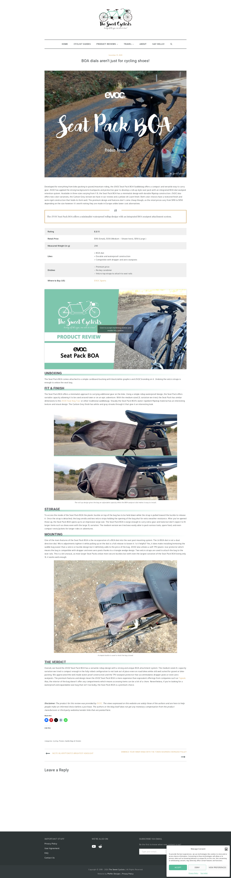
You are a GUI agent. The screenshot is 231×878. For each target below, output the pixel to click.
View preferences (217, 867)
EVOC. (100, 703)
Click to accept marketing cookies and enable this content (115, 329)
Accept (178, 867)
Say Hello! (204, 873)
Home (65, 44)
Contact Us (50, 858)
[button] (226, 849)
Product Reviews (106, 44)
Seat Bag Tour (70, 401)
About (143, 44)
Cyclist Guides (82, 44)
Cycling (55, 741)
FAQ (46, 853)
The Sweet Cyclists (117, 869)
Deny (197, 867)
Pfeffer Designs (113, 874)
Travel (128, 44)
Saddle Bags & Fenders (73, 741)
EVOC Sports (100, 280)
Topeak (182, 678)
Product (61, 741)
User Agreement (52, 848)
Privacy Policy (193, 873)
